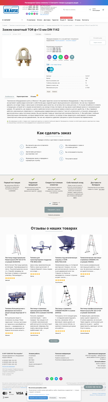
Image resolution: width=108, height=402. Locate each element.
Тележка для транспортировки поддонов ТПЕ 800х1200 (40, 260)
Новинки (54, 91)
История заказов (101, 368)
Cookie (47, 394)
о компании (12, 190)
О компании (31, 20)
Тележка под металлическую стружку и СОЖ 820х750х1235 (66, 260)
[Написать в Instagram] (34, 14)
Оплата (39, 20)
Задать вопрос (98, 42)
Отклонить (52, 398)
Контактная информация (8, 366)
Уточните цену (97, 38)
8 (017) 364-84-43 (9, 364)
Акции (48, 91)
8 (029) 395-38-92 (9, 362)
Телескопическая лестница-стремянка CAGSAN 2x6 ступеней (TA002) (91, 260)
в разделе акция (71, 3)
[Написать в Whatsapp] (32, 14)
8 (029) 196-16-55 (9, 360)
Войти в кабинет (101, 363)
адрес (75, 197)
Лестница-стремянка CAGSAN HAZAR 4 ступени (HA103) (65, 311)
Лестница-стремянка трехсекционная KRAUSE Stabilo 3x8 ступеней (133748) (41, 311)
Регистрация (96, 10)
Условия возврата (60, 355)
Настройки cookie (6, 389)
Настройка (62, 398)
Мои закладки (102, 365)
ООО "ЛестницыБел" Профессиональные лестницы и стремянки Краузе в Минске (48, 7)
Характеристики (22, 96)
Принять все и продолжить (38, 398)
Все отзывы (54, 341)
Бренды (70, 20)
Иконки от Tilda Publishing (99, 393)
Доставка (47, 20)
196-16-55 (53, 48)
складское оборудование (46, 9)
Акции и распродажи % (35, 364)
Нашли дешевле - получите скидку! (65, 40)
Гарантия (55, 20)
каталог (39, 191)
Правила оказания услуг (62, 358)
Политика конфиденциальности (64, 360)
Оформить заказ (54, 210)
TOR (47, 64)
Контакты (85, 20)
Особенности (9, 96)
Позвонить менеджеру (54, 214)
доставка (101, 189)
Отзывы (77, 20)
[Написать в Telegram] (29, 14)
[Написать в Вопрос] (37, 14)
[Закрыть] (80, 3)
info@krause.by (34, 11)
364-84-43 (30, 9)
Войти (94, 8)
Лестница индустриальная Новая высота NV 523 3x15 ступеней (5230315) (15, 260)
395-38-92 (30, 7)
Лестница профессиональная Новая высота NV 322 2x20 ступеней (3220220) (91, 311)
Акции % (63, 19)
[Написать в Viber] (27, 14)
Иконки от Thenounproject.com (98, 395)
